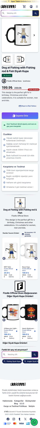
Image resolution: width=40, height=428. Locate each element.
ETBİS (6, 412)
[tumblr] (20, 420)
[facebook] (8, 420)
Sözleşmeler (30, 401)
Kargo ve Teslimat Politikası (15, 406)
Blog (16, 403)
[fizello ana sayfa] (10, 6)
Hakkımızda (7, 401)
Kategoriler (19, 401)
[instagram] (14, 420)
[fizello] (20, 384)
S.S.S (22, 403)
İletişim (32, 406)
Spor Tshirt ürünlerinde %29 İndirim (22, 1)
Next (36, 258)
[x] (26, 420)
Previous (4, 258)
